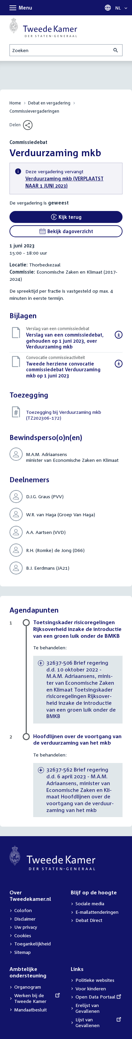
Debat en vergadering (49, 102)
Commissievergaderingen (34, 111)
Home (15, 102)
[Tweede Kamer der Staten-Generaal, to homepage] (43, 27)
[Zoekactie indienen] (116, 50)
